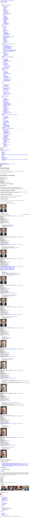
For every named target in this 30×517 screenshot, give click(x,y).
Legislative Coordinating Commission (8, 46)
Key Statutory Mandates (21, 159)
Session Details (14, 258)
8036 (28, 214)
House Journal (5, 140)
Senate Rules (5, 39)
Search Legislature (2, 147)
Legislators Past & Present (12, 154)
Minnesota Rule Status (6, 109)
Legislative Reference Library (7, 133)
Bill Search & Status (5, 91)
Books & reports (5, 146)
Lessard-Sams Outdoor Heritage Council (8, 51)
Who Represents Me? (6, 9)
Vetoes (4, 94)
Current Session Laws (6, 102)
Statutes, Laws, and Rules (5, 96)
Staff (4, 8)
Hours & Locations (9, 159)
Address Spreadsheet (6, 24)
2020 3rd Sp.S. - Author (11, 268)
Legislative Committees (5, 69)
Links (2, 156)
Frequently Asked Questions (5, 500)
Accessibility (5, 54)
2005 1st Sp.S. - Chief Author (12, 423)
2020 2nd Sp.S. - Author (12, 267)
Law (2, 95)
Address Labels (5, 41)
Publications (3, 127)
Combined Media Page (6, 124)
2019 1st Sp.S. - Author (20, 266)
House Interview (4, 469)
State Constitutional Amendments (7, 112)
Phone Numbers (4, 509)
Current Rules (5, 107)
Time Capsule (17, 154)
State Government (7, 154)
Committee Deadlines (6, 14)
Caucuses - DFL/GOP (6, 19)
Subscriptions (5, 42)
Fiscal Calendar (5, 61)
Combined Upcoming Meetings (7, 66)
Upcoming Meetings (5, 12)
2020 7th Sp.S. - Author (11, 269)
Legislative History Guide (6, 139)
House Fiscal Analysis (6, 130)
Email (11, 508)
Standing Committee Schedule (7, 13)
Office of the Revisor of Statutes (7, 48)
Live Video (4, 116)
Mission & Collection (4, 159)
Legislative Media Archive (6, 125)
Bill (6, 89)
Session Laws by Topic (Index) (7, 103)
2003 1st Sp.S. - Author (12, 445)
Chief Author (5, 265)
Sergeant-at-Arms (5, 18)
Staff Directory (14, 159)
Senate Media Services (6, 122)
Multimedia (3, 113)
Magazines (3, 152)
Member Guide (5, 137)
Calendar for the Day (6, 60)
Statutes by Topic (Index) (6, 99)
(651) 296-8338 (4, 508)
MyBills (4, 92)
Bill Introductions (5, 85)
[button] (3, 488)
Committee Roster (5, 32)
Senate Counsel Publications (6, 131)
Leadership (4, 7)
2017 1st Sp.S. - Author (12, 292)
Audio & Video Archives (6, 117)
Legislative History (4, 157)
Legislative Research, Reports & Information (7, 128)
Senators (4, 27)
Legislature (3, 154)
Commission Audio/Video (6, 126)
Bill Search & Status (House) (7, 84)
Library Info (3, 158)
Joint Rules (4, 22)
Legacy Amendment (5, 55)
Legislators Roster (5, 136)
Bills (2, 81)
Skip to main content (2, 0)
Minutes (4, 74)
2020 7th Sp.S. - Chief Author (4, 269)
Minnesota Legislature (4, 1)
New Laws (4, 145)
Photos (4, 119)
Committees (3, 68)
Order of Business (5, 59)
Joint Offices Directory (6, 53)
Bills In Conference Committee (7, 80)
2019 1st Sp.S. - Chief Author (12, 266)
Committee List (5, 71)
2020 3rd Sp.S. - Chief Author (4, 268)
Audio (7, 116)
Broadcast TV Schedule (6, 67)
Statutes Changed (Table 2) (6, 105)
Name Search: (2, 492)
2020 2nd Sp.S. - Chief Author (4, 267)
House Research (5, 17)
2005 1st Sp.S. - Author (20, 423)
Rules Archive (5, 108)
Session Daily (5, 118)
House (2, 4)
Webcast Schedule (5, 121)
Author (9, 265)
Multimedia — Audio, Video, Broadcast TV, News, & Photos (9, 114)
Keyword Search (5, 98)
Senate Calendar (5, 64)
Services (17, 159)
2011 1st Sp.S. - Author (12, 356)
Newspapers (3, 153)
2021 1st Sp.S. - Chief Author (12, 244)
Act (8, 89)
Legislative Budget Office (6, 45)
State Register (5, 110)
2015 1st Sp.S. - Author (20, 314)
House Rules (5, 21)
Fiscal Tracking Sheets (6, 86)
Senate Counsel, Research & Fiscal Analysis (8, 36)
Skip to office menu (8, 0)
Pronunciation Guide (6, 23)
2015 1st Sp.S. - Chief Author (12, 314)
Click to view (2, 212)
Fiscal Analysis (5, 16)
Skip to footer (12, 0)
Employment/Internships (5, 498)
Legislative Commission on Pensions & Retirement (9, 50)
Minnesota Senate (4, 25)
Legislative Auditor (5, 132)
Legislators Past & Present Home (4, 163)
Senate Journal (5, 141)
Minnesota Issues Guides (6, 144)
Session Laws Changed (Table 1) (7, 104)
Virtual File (21, 154)
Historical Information (4, 497)
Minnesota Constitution (6, 111)
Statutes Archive (5, 100)
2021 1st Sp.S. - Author (20, 244)
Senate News (3, 513)
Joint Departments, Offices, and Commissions (7, 43)
